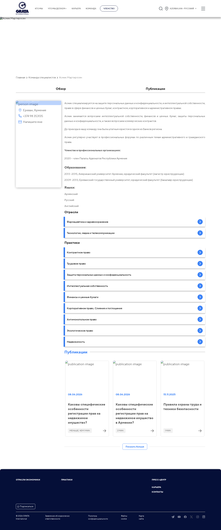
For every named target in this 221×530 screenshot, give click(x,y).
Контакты (157, 492)
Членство (109, 8)
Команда (91, 8)
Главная (20, 77)
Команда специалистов (42, 77)
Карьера (76, 8)
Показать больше (135, 446)
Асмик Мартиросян (70, 77)
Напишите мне (32, 122)
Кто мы (39, 8)
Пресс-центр (159, 480)
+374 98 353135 (33, 116)
